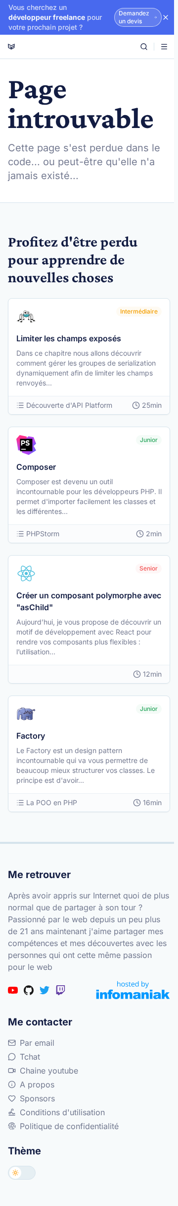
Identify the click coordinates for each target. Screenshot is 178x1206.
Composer (36, 467)
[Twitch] (60, 990)
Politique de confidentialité (69, 1126)
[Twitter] (44, 990)
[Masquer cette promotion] (166, 17)
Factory (30, 736)
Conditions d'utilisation (62, 1112)
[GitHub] (29, 990)
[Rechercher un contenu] (144, 47)
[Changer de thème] (22, 1173)
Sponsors (37, 1098)
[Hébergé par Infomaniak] (133, 990)
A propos (37, 1084)
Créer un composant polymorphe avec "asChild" (88, 601)
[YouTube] (13, 990)
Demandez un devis (134, 17)
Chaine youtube (49, 1071)
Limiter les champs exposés (68, 338)
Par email (37, 1043)
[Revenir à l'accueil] (11, 47)
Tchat (30, 1057)
